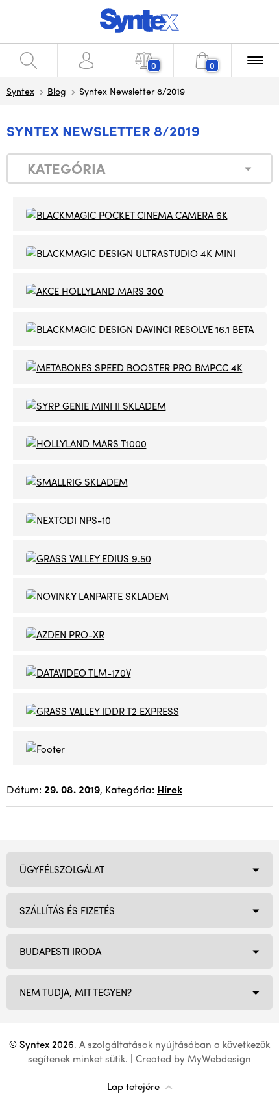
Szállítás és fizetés (67, 910)
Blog (56, 90)
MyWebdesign (219, 1058)
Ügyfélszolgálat (61, 869)
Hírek (169, 789)
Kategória (66, 168)
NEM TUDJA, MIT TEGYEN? (75, 992)
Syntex (20, 90)
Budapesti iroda (60, 951)
